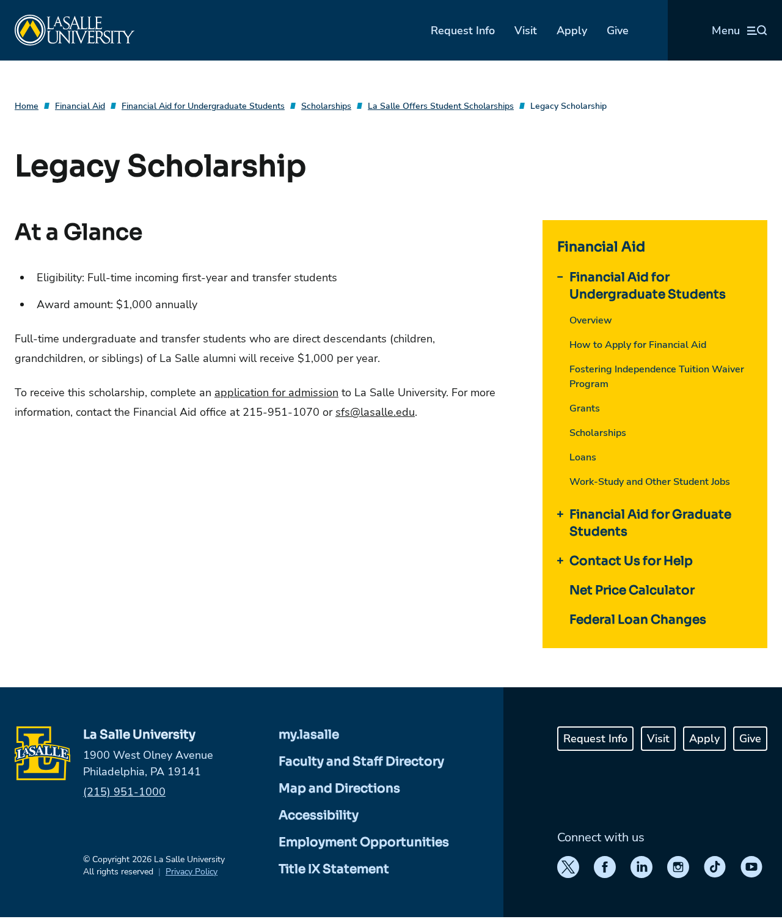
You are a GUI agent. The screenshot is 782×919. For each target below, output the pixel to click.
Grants (584, 408)
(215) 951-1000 (124, 791)
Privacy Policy (191, 871)
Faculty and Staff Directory (361, 761)
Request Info (463, 30)
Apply (572, 30)
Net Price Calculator (632, 590)
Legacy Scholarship (568, 106)
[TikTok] (715, 867)
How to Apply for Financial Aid (637, 345)
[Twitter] (568, 867)
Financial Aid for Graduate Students (650, 523)
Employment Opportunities (364, 842)
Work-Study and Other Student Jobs (649, 482)
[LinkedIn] (641, 867)
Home (26, 106)
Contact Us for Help (631, 561)
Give (618, 30)
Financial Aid (80, 106)
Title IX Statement (334, 869)
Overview (590, 320)
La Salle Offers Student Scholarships (441, 106)
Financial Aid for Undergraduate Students (203, 106)
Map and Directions (339, 788)
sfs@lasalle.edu (375, 412)
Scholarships (326, 106)
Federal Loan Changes (637, 619)
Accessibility (319, 815)
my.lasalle (309, 734)
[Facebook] (605, 867)
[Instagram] (678, 867)
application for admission (276, 392)
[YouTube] (751, 867)
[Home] (74, 30)
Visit (525, 30)
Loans (582, 457)
